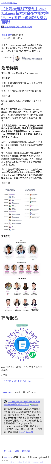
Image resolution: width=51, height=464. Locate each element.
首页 (3, 451)
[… (33, 432)
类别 (10, 451)
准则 (17, 451)
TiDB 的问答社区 (9, 3)
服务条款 (26, 451)
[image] (22, 432)
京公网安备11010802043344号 (33, 462)
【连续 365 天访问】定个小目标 (16, 381)
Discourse (8, 457)
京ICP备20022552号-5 (14, 462)
